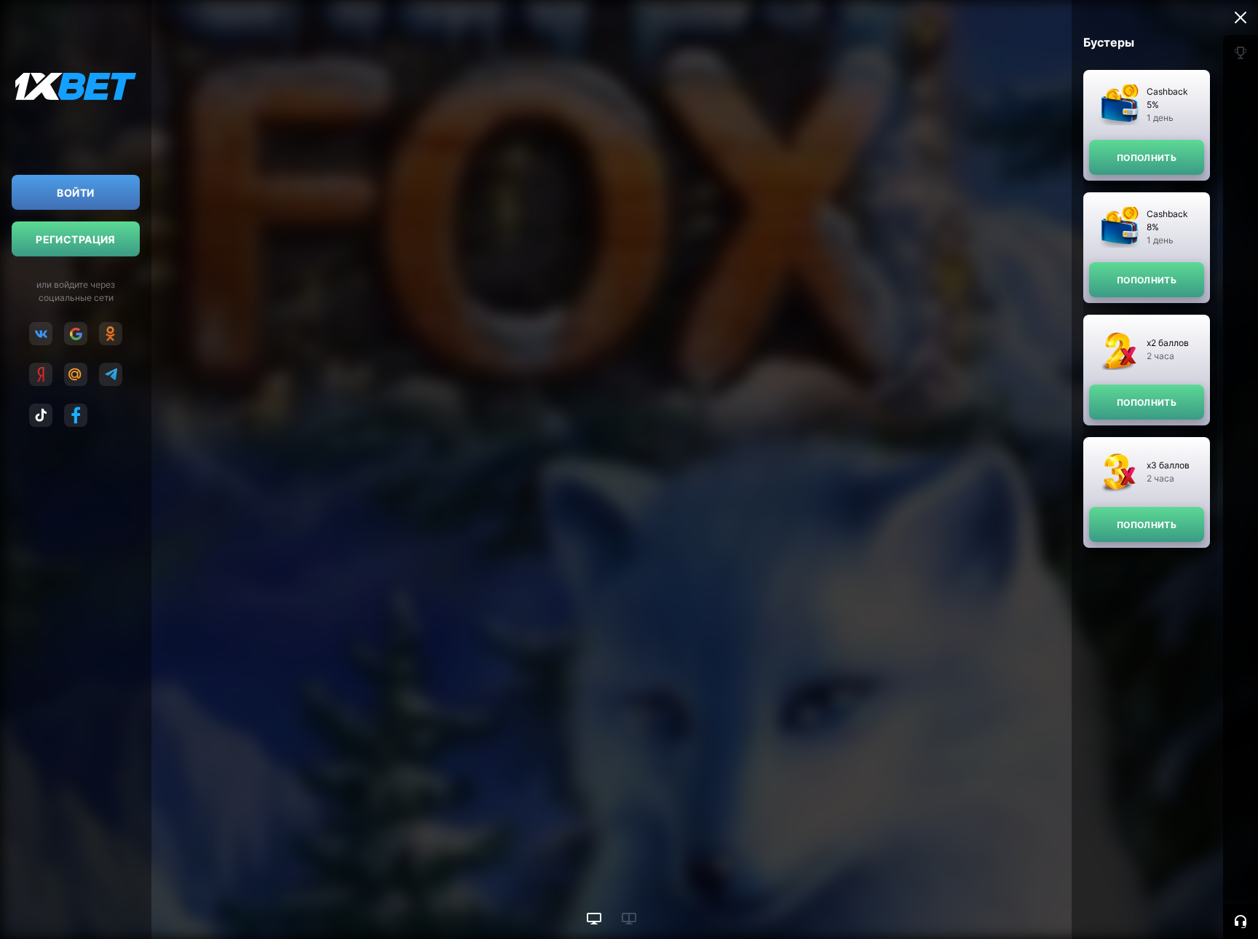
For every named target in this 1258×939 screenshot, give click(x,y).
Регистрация (76, 239)
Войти (75, 192)
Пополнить (1146, 157)
